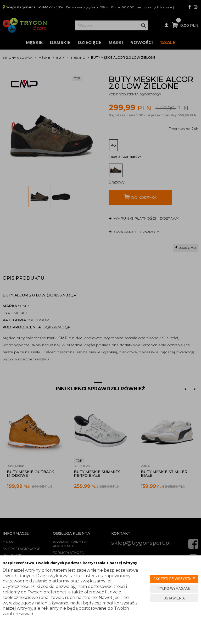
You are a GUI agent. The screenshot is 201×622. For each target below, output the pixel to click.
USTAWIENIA (174, 598)
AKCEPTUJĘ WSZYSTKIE (174, 579)
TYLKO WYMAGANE (174, 589)
